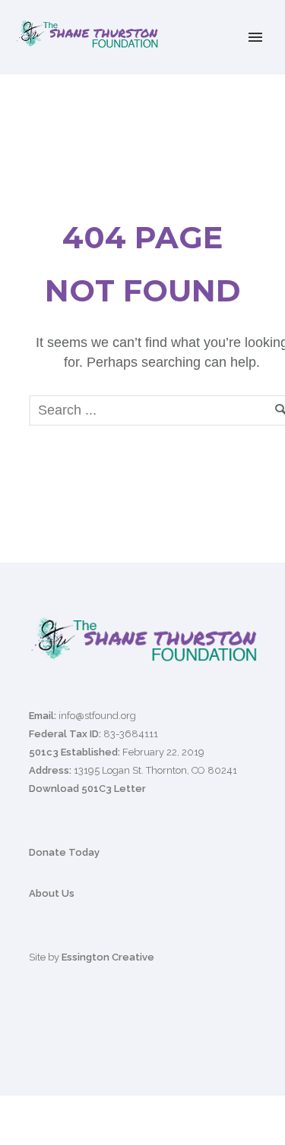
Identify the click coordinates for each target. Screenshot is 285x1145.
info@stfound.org (97, 715)
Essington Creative (108, 957)
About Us (51, 893)
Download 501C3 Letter (87, 788)
